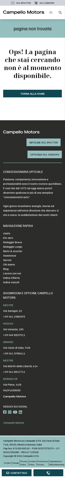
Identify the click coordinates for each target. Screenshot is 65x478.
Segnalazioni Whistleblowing (56, 463)
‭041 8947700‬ (23, 2)
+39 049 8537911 (14, 335)
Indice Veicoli (11, 282)
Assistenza (9, 255)
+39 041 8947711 (14, 371)
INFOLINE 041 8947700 (43, 142)
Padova (8, 323)
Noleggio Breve (12, 242)
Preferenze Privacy (42, 463)
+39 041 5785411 (14, 353)
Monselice (10, 378)
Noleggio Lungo (12, 246)
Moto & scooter (12, 251)
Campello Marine (13, 422)
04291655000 (12, 390)
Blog (6, 269)
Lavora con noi (12, 273)
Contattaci (18, 473)
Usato (6, 233)
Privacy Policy (23, 463)
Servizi (7, 260)
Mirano (8, 342)
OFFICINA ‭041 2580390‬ (44, 154)
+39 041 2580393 (14, 316)
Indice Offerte (11, 277)
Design (15, 462)
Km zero (8, 237)
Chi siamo (9, 264)
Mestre (8, 305)
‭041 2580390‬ (47, 2)
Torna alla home (32, 93)
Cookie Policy (32, 463)
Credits (7, 462)
